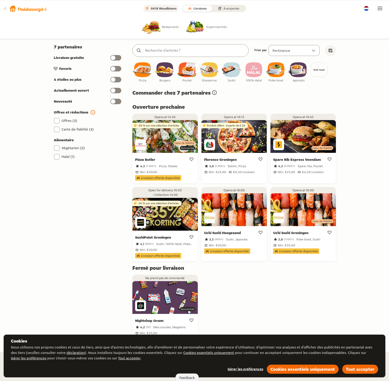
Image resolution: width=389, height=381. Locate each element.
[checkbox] (142, 72)
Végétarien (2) (73, 148)
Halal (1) (68, 156)
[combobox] (195, 50)
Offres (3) (69, 120)
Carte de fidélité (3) (78, 129)
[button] (25, 8)
